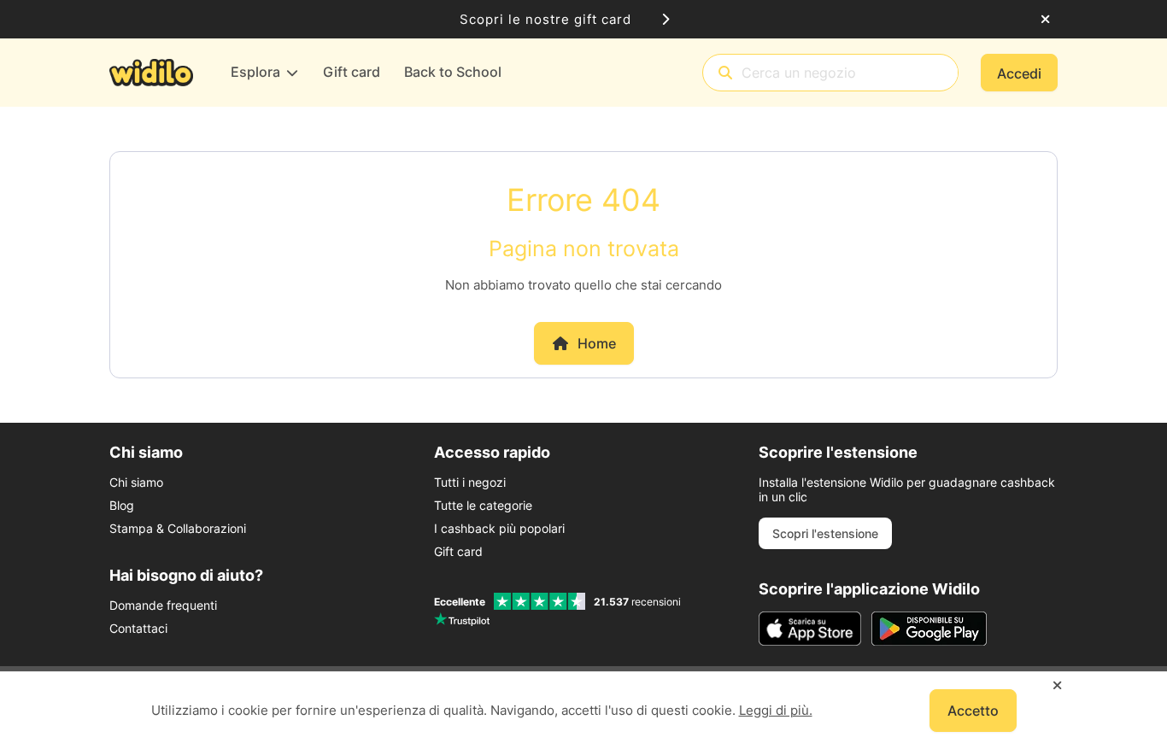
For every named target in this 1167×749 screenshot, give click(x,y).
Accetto (973, 710)
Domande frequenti (163, 605)
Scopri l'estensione (825, 533)
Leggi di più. (775, 710)
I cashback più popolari (499, 528)
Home (597, 343)
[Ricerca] (725, 73)
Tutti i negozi (470, 482)
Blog (121, 505)
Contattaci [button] (138, 628)
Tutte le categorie (483, 505)
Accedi (1019, 73)
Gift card (458, 551)
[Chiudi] (1045, 19)
